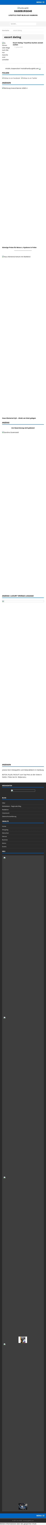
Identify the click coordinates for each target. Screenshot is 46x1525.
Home (4, 826)
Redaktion (5, 810)
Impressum (5, 813)
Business (5, 840)
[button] (18, 1524)
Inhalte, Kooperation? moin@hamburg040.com (22, 68)
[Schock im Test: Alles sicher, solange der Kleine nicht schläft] (23, 1506)
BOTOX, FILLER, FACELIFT (10, 775)
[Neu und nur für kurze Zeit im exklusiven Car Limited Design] (23, 1340)
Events (4, 847)
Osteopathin (15, 770)
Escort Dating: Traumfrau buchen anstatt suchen (28, 44)
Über (3, 803)
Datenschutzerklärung (9, 816)
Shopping (5, 830)
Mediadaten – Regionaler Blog (11, 806)
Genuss (4, 836)
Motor (4, 843)
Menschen (5, 833)
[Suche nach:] (23, 24)
